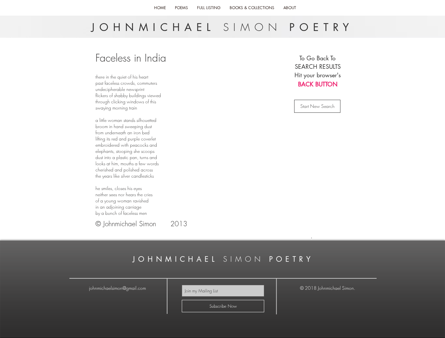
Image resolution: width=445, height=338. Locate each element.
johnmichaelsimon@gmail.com (117, 288)
